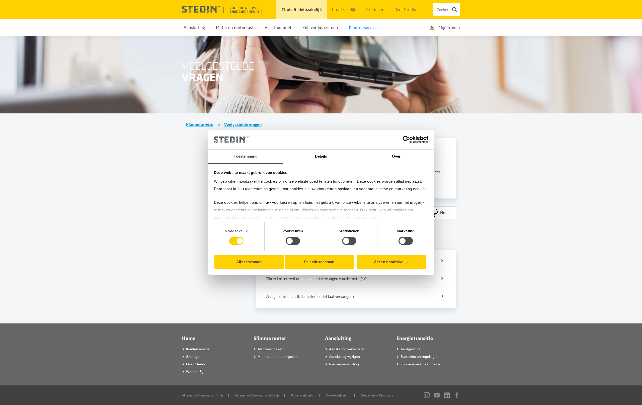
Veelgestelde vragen (243, 124)
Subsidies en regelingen (419, 357)
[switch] (293, 241)
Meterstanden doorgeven (278, 357)
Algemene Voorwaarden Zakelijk (257, 395)
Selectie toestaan (319, 262)
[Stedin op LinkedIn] (447, 395)
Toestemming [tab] (246, 156)
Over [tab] (396, 156)
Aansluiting (338, 338)
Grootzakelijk (344, 10)
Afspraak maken (270, 349)
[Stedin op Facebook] (457, 395)
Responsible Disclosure (377, 395)
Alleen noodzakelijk (391, 262)
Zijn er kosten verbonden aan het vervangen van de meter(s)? (316, 278)
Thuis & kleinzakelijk (302, 10)
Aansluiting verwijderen (347, 349)
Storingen (375, 10)
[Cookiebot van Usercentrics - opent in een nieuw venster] (406, 139)
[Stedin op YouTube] (437, 395)
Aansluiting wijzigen (344, 357)
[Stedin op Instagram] (427, 395)
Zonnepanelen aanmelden (421, 364)
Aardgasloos (410, 349)
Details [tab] (321, 156)
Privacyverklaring (302, 395)
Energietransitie (414, 338)
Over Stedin (405, 10)
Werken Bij (194, 372)
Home (189, 338)
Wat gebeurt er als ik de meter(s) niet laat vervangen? (310, 296)
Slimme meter (270, 338)
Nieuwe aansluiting (344, 364)
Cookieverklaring (337, 395)
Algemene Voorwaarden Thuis (202, 395)
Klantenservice (199, 124)
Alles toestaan (248, 262)
